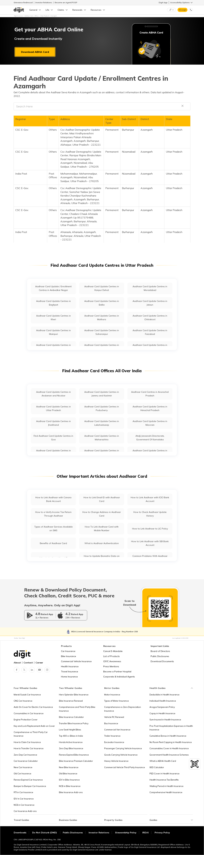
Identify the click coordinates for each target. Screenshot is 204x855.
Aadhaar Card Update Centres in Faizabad (150, 332)
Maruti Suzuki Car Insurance (27, 694)
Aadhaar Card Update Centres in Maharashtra (101, 437)
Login (183, 10)
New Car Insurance (23, 767)
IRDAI (145, 832)
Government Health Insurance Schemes (169, 754)
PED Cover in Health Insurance (164, 773)
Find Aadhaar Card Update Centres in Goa (53, 437)
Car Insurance (68, 651)
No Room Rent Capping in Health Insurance (170, 742)
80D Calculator (156, 767)
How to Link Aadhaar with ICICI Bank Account (150, 499)
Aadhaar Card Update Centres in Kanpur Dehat (101, 288)
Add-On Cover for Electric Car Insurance (33, 707)
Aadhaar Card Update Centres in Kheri (53, 317)
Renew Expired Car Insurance (28, 779)
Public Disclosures (160, 656)
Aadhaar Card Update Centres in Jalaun (150, 303)
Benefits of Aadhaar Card (53, 543)
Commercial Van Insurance (117, 729)
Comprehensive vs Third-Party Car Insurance (31, 734)
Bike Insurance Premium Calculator (76, 761)
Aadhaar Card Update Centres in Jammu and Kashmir (101, 394)
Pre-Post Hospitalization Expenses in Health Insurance (171, 728)
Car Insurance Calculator (26, 761)
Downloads (20, 832)
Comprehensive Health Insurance (165, 792)
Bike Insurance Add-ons (71, 792)
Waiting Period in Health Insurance (166, 786)
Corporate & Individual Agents (119, 676)
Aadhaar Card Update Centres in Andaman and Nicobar (53, 394)
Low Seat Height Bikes (70, 729)
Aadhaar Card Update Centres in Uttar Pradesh (53, 408)
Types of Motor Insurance (116, 701)
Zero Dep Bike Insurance (71, 748)
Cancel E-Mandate (113, 651)
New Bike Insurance (68, 767)
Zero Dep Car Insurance (25, 754)
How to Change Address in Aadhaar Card (101, 514)
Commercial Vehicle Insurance (76, 661)
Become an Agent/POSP (66, 2)
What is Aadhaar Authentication (101, 543)
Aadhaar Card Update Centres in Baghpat (53, 303)
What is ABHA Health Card (162, 761)
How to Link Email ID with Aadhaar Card (102, 499)
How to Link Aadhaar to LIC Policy (150, 528)
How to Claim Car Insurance (27, 742)
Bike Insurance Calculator (71, 717)
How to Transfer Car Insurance (29, 748)
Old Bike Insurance (68, 773)
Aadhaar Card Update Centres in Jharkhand (53, 423)
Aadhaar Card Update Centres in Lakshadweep (101, 423)
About (17, 662)
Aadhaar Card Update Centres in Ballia (101, 303)
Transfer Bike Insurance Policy (73, 723)
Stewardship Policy (125, 832)
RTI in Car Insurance (23, 792)
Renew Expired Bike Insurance (74, 754)
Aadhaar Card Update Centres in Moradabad (150, 288)
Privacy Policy (162, 832)
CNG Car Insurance (23, 701)
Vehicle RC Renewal (114, 717)
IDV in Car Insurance (24, 798)
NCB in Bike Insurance (69, 786)
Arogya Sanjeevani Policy (162, 707)
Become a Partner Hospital (117, 671)
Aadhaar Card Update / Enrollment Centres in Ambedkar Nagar (53, 288)
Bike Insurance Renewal (71, 701)
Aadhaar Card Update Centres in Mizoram (150, 423)
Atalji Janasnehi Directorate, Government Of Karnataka (149, 437)
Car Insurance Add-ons (25, 811)
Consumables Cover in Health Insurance (169, 748)
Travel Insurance (69, 671)
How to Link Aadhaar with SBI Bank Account (150, 543)
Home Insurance (69, 676)
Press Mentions (111, 666)
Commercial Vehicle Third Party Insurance (124, 767)
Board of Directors (160, 651)
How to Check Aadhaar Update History (150, 514)
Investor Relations (43, 2)
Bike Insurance (68, 656)
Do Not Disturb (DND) (45, 832)
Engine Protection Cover (25, 719)
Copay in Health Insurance (162, 713)
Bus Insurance (111, 723)
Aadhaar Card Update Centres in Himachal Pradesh (150, 408)
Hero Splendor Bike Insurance (73, 694)
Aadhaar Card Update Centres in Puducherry (101, 408)
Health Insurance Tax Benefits (164, 779)
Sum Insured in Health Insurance (165, 719)
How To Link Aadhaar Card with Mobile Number (102, 528)
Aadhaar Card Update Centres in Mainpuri (53, 332)
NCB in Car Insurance (24, 805)
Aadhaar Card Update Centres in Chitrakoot (150, 317)
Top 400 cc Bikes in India (71, 736)
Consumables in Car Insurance (29, 713)
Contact (28, 662)
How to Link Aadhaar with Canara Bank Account (53, 499)
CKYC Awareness (112, 661)
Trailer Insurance (112, 736)
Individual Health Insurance (162, 701)
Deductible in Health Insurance (164, 694)
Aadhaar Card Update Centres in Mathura (101, 317)
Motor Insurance (112, 694)
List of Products (111, 656)
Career (39, 662)
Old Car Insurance (22, 773)
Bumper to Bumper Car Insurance (30, 786)
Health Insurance (70, 666)
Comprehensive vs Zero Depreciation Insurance (122, 709)
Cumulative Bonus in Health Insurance (167, 736)
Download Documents (162, 661)
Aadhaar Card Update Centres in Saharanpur (101, 332)
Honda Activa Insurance (71, 742)
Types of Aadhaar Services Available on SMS (53, 528)
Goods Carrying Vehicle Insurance (121, 754)
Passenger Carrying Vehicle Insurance (123, 748)
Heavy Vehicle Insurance (116, 761)
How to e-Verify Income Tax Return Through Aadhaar (53, 514)
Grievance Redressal (23, 2)
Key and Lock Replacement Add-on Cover (34, 726)
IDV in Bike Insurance (69, 779)
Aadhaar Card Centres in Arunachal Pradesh (150, 394)
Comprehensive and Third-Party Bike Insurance (77, 709)
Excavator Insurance (114, 742)
